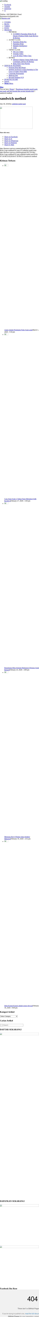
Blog (1, 87)
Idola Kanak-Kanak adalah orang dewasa (18, 1006)
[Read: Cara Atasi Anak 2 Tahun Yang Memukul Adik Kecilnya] (6, 334)
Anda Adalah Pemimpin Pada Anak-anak (18, 330)
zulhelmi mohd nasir (19, 104)
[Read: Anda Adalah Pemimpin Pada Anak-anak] (6, 166)
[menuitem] (21, 22)
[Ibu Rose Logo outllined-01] (5, 18)
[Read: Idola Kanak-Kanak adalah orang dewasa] (6, 841)
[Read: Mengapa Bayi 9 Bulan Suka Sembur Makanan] (6, 672)
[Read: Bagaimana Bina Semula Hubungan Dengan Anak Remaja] (6, 503)
